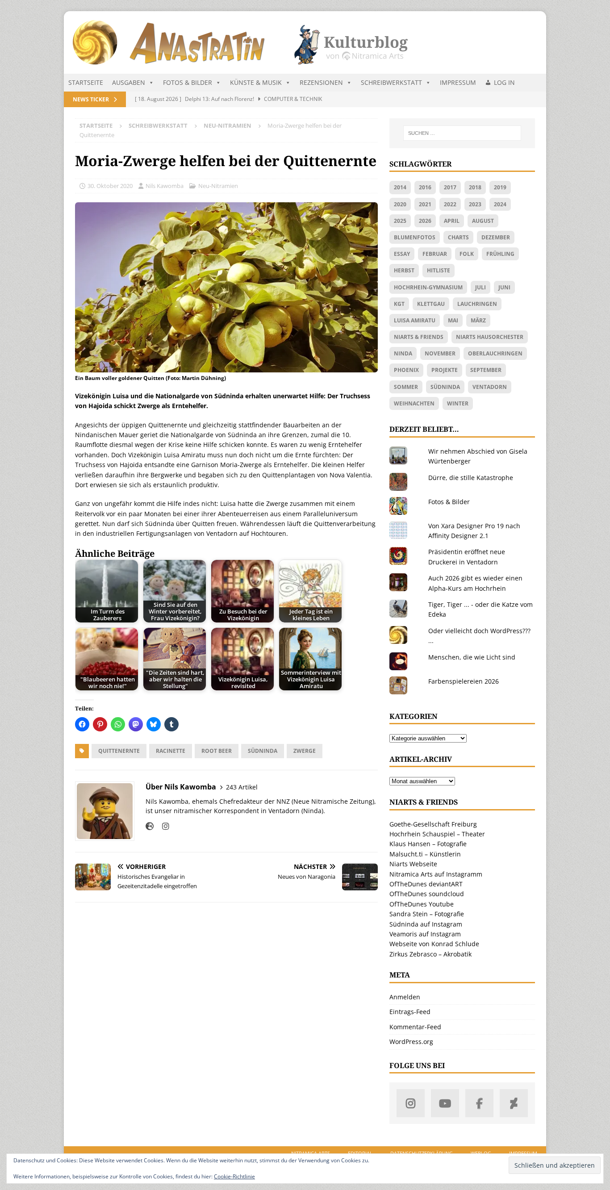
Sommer (406, 387)
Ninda (403, 353)
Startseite (85, 82)
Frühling (500, 254)
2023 (475, 204)
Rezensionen (321, 82)
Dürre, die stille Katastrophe (470, 477)
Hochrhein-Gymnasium (428, 287)
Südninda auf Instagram (425, 924)
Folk (467, 254)
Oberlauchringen (495, 353)
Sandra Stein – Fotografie (426, 914)
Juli (480, 287)
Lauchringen (477, 304)
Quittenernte (119, 751)
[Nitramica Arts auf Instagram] (411, 1103)
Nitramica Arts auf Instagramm (435, 874)
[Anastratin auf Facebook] (479, 1103)
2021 (425, 204)
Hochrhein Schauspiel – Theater (437, 834)
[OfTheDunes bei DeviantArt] (514, 1103)
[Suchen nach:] (462, 133)
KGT (399, 304)
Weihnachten (414, 403)
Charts (458, 237)
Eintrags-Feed (409, 1011)
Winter (457, 403)
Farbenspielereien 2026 (463, 681)
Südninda (262, 751)
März (478, 320)
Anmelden (404, 997)
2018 (475, 187)
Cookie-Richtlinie (234, 1176)
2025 (400, 221)
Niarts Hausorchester (489, 337)
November (440, 353)
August (483, 221)
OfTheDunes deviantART (426, 884)
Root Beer (216, 751)
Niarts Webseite (413, 864)
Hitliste (438, 270)
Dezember (495, 237)
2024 (500, 204)
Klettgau (431, 304)
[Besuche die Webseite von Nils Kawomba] (150, 826)
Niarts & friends (418, 337)
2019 (500, 187)
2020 (400, 204)
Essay (402, 254)
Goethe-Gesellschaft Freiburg (433, 824)
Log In (504, 82)
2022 (450, 204)
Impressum (458, 82)
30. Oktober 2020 (110, 186)
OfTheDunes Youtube (421, 904)
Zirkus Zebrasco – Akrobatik (430, 954)
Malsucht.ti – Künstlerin (425, 854)
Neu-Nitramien (218, 186)
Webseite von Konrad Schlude (434, 943)
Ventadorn (489, 387)
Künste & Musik (256, 82)
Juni (504, 287)
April (452, 221)
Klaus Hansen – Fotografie (428, 843)
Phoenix (406, 370)
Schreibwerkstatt (391, 82)
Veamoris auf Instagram (425, 934)
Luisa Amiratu (414, 320)
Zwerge (304, 751)
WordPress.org (411, 1041)
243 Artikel (242, 787)
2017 (450, 187)
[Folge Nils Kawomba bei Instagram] (162, 826)
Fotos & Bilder (187, 82)
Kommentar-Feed (415, 1027)
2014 (400, 187)
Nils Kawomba (165, 186)
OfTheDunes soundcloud (426, 893)
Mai (453, 320)
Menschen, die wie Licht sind (471, 657)
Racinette (170, 751)
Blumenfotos (414, 237)
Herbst (404, 270)
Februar (434, 254)
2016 (425, 187)
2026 (425, 221)
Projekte (444, 370)
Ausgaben (128, 82)
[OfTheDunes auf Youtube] (445, 1103)
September (485, 370)
